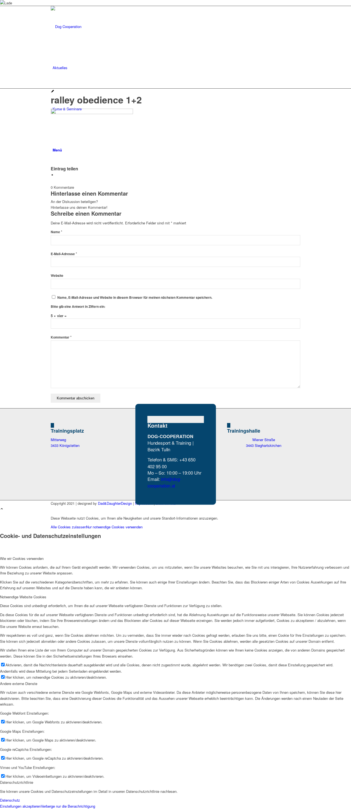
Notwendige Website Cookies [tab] (23, 596)
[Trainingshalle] (228, 425)
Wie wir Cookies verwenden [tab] (22, 558)
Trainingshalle (243, 430)
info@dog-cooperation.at (164, 482)
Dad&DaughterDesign (115, 503)
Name (56, 232)
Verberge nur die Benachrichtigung (68, 806)
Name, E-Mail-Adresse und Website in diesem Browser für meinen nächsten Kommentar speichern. (134, 297)
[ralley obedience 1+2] (52, 91)
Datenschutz (10, 800)
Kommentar (61, 337)
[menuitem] (176, 67)
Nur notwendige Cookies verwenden (114, 526)
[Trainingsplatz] (52, 425)
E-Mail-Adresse (64, 254)
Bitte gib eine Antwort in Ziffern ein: (78, 306)
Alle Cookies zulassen (68, 526)
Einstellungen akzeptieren (20, 806)
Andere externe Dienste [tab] (18, 683)
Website (57, 275)
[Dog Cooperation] (92, 26)
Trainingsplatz (67, 430)
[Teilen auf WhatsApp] (57, 174)
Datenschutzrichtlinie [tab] (16, 782)
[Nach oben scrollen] (2, 509)
